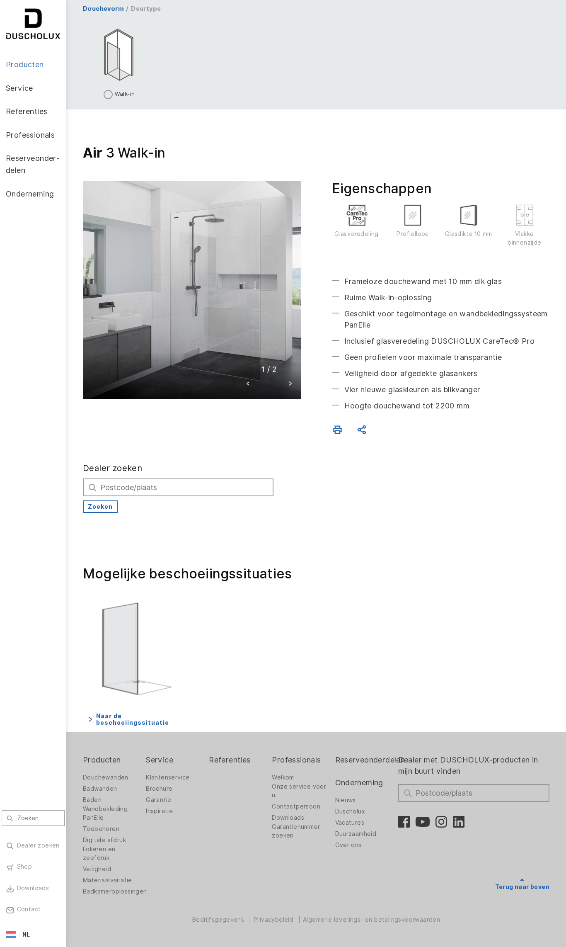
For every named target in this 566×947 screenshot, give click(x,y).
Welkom (283, 777)
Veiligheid (97, 869)
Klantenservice (168, 777)
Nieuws (345, 800)
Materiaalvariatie (107, 880)
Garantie (158, 799)
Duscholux (350, 811)
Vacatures (350, 822)
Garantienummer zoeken (296, 831)
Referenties (229, 759)
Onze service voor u (299, 791)
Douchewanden (105, 777)
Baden (92, 799)
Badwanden (100, 788)
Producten (102, 759)
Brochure (159, 788)
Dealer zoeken (112, 468)
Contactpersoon (296, 806)
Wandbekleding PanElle (105, 813)
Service (159, 759)
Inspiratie (159, 811)
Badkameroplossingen (115, 891)
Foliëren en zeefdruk (99, 853)
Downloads (288, 817)
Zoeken (100, 506)
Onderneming (359, 782)
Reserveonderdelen (370, 759)
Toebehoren (101, 829)
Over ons (348, 845)
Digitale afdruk (104, 840)
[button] (248, 384)
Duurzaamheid (356, 833)
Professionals (296, 759)
